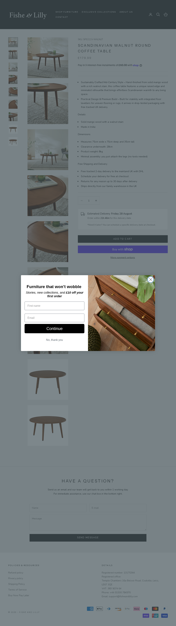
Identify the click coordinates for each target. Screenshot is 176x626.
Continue (54, 328)
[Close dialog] (151, 280)
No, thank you (54, 339)
